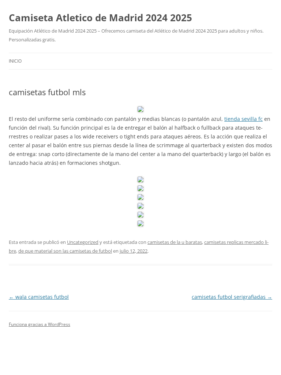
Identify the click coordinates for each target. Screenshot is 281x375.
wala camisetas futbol (39, 296)
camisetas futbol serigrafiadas (232, 296)
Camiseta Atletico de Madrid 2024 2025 (100, 17)
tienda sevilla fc (243, 118)
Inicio (15, 61)
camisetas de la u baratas (174, 242)
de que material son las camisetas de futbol (65, 251)
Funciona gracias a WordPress (39, 324)
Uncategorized (82, 242)
